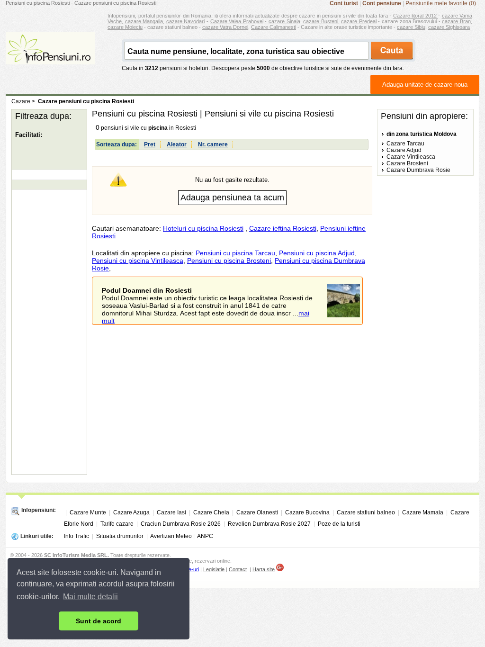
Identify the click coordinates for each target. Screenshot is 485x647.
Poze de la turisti (339, 524)
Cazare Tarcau (405, 143)
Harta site (263, 569)
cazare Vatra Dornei (225, 27)
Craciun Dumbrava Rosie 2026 (181, 524)
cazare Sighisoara (449, 27)
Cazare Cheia (211, 512)
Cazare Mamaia (422, 512)
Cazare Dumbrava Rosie (418, 170)
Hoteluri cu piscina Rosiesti (203, 228)
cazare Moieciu (125, 27)
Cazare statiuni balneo (366, 512)
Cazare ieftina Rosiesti (282, 228)
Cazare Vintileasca (410, 156)
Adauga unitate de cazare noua (424, 84)
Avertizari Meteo (171, 536)
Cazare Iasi (171, 512)
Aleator (177, 144)
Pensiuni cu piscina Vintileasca (137, 260)
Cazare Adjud (404, 150)
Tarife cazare (117, 524)
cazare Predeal (359, 21)
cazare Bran (456, 21)
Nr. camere (213, 144)
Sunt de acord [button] (98, 621)
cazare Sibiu (411, 27)
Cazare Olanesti (257, 512)
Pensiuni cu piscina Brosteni (229, 260)
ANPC (205, 536)
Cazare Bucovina (307, 512)
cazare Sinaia (284, 21)
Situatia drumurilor (120, 536)
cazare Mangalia (144, 21)
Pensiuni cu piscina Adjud (317, 253)
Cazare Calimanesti (273, 27)
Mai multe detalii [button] (90, 597)
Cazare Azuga (131, 512)
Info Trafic (76, 536)
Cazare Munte (88, 512)
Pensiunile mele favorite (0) (440, 3)
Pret (149, 144)
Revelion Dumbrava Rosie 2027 (269, 524)
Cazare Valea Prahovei (236, 21)
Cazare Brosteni (407, 163)
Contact (238, 569)
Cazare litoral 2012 (416, 15)
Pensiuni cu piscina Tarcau (235, 253)
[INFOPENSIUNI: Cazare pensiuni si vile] (50, 58)
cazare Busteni (320, 21)
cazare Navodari (185, 21)
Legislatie (214, 569)
